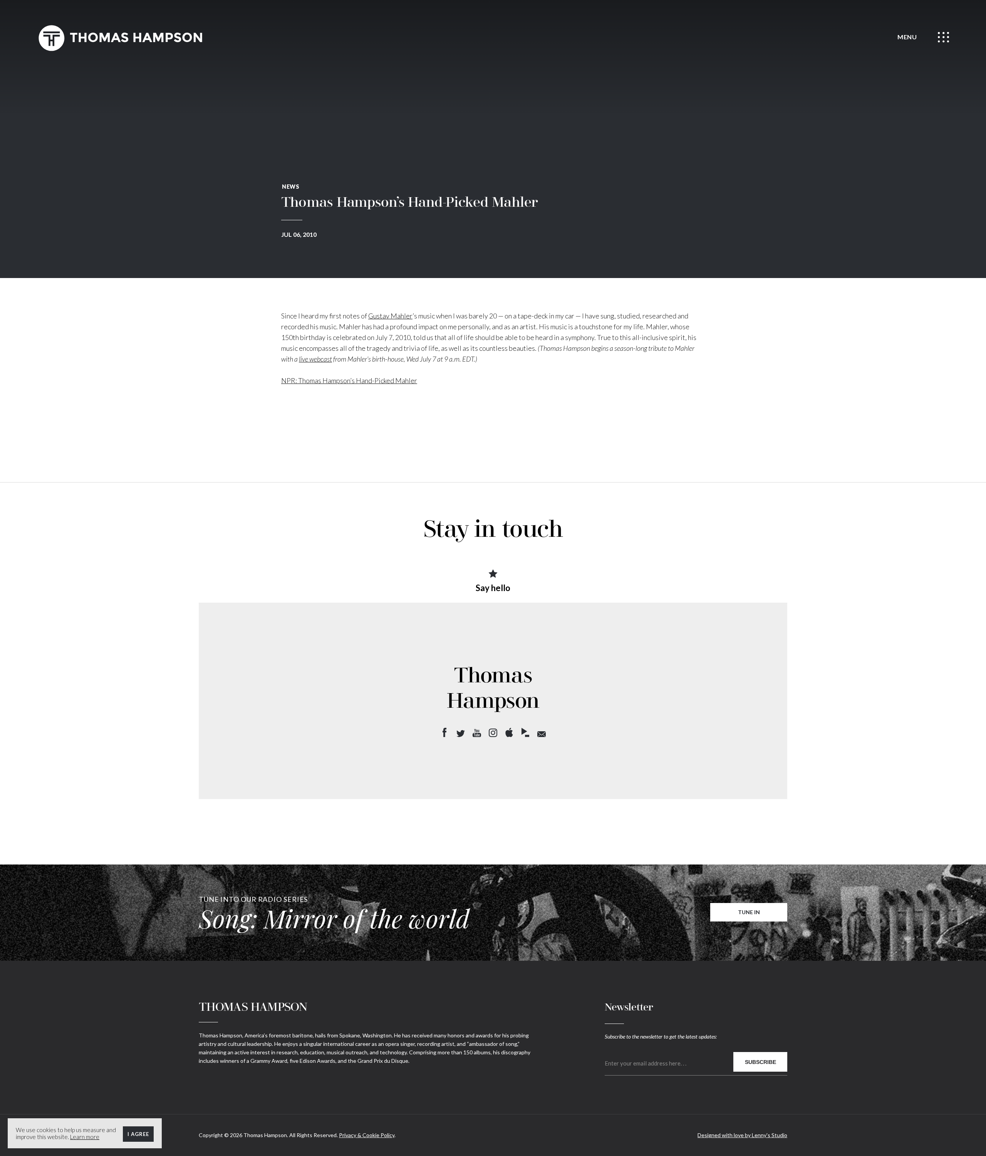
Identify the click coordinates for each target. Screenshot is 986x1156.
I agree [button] (138, 1134)
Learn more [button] (84, 1136)
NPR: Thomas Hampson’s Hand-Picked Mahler (349, 380)
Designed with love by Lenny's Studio (742, 1135)
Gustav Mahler (390, 316)
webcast (320, 359)
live (304, 359)
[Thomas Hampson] (120, 38)
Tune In (749, 912)
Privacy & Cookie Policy (366, 1135)
